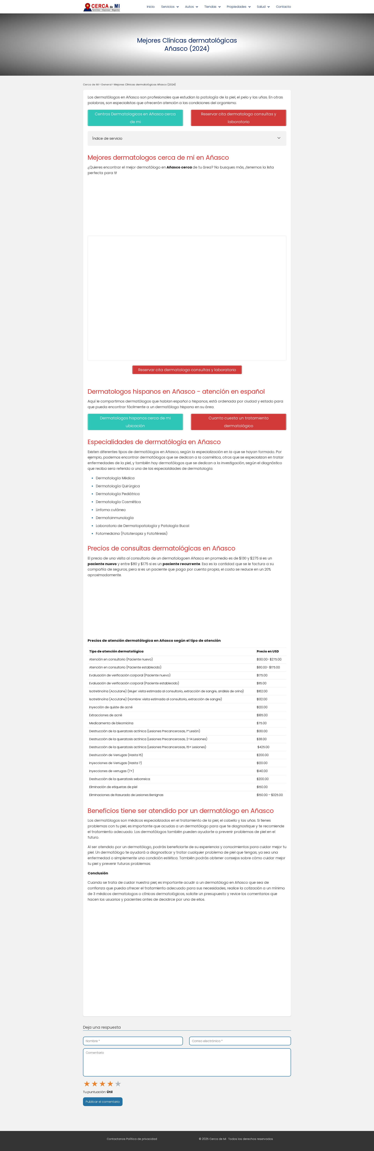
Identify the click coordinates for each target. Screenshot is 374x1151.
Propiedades (236, 6)
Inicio (151, 6)
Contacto (283, 6)
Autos (189, 6)
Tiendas (210, 6)
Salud (261, 6)
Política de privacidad (141, 1139)
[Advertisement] (187, 207)
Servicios (168, 6)
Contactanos (116, 1139)
